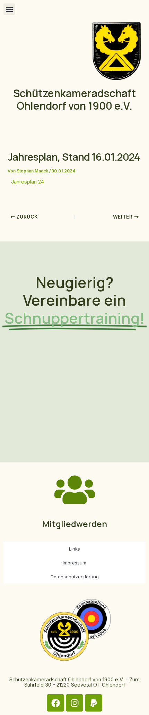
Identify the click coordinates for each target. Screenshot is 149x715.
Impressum (74, 562)
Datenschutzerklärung (75, 576)
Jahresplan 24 (27, 182)
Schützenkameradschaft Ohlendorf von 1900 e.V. (74, 99)
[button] (9, 9)
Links (74, 549)
